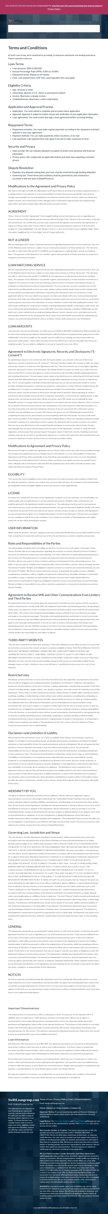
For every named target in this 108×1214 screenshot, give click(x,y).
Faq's (71, 1099)
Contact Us (75, 1108)
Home (42, 1108)
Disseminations (82, 1099)
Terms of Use (46, 1099)
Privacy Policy (54, 9)
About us (51, 1108)
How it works (63, 1108)
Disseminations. (81, 1182)
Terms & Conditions (62, 1121)
